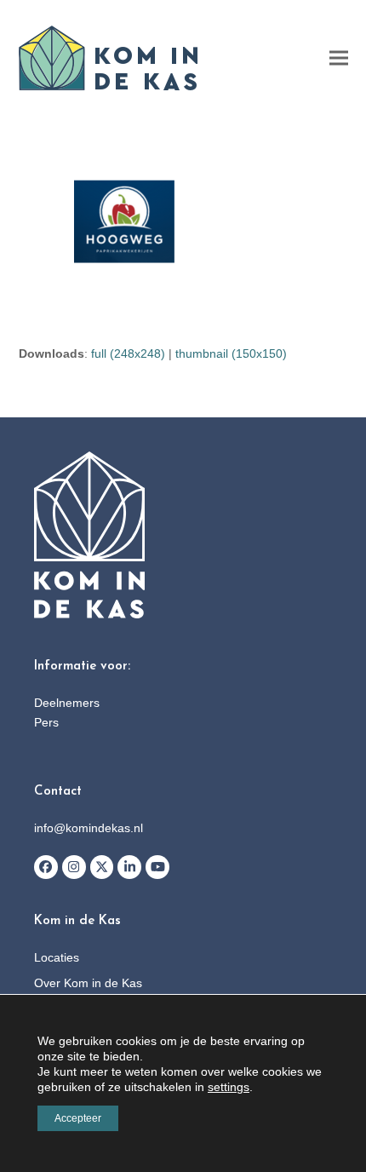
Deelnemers (67, 703)
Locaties (56, 957)
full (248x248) (128, 353)
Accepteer (77, 1118)
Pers (46, 722)
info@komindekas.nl (88, 828)
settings (228, 1087)
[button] (338, 58)
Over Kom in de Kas (88, 983)
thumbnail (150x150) (231, 353)
